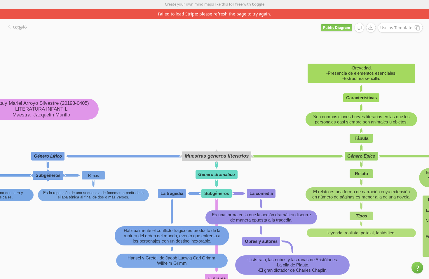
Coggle (258, 4)
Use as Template (396, 27)
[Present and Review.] (359, 28)
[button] (417, 267)
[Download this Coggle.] (371, 27)
